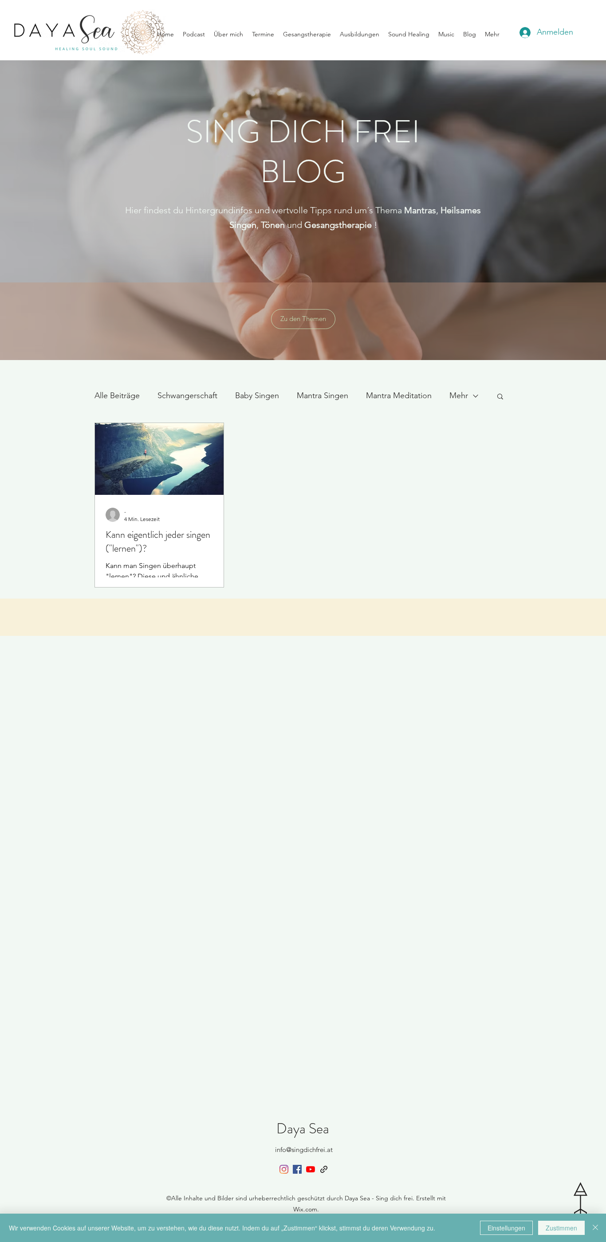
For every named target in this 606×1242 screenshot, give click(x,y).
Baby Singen (257, 395)
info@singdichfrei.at (304, 1149)
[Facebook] (297, 1169)
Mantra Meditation (399, 395)
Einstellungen (506, 1227)
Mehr (458, 395)
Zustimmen (561, 1227)
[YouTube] (310, 1169)
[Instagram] (283, 1169)
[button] (500, 397)
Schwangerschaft (187, 395)
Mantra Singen (322, 395)
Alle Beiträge (117, 395)
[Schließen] (595, 1228)
